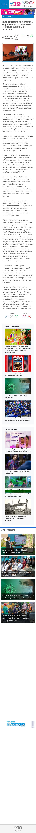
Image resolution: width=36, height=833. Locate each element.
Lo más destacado (12, 429)
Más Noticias (8, 530)
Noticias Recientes (12, 327)
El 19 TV (18, 831)
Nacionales (8, 16)
